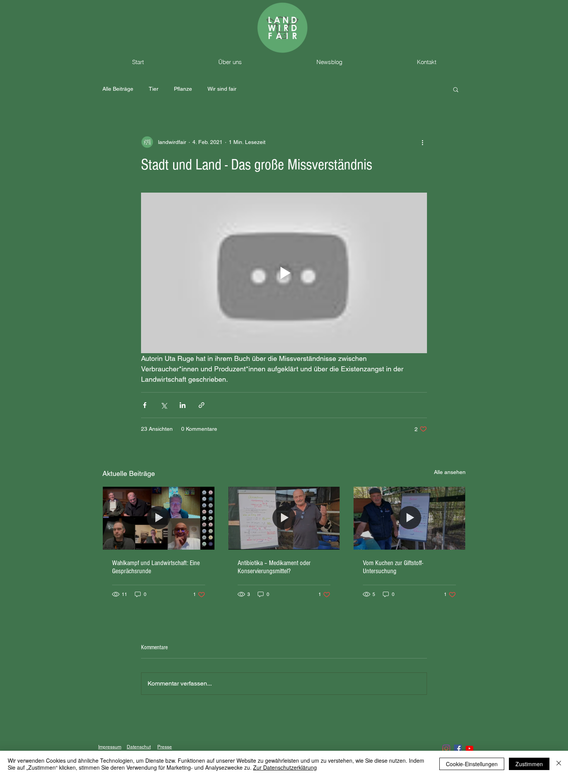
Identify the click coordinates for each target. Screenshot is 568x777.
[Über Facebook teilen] (144, 405)
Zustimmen (529, 764)
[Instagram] (446, 748)
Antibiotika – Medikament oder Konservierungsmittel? (274, 567)
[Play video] (284, 273)
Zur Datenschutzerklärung (285, 767)
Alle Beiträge (117, 89)
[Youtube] (469, 748)
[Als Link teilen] (201, 405)
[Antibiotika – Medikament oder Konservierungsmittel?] (284, 518)
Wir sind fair (221, 89)
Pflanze (183, 89)
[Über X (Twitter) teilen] (163, 405)
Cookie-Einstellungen (472, 764)
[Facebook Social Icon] (458, 748)
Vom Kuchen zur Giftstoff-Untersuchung (393, 567)
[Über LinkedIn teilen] (182, 405)
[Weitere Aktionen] (422, 142)
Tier (153, 89)
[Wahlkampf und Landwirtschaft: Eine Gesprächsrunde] (158, 518)
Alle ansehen (450, 472)
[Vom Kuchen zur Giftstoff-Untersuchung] (409, 518)
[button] (455, 89)
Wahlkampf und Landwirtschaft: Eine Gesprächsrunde (156, 567)
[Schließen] (558, 764)
